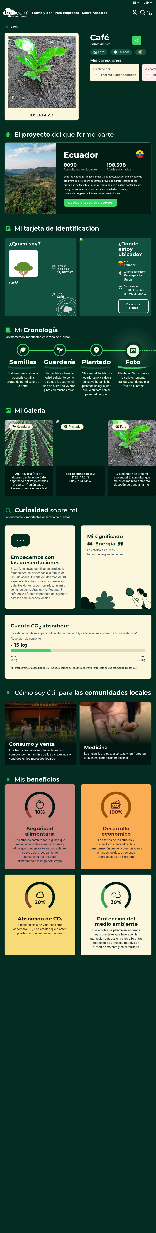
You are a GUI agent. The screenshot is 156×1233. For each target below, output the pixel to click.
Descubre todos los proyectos (90, 202)
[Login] (134, 13)
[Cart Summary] (150, 12)
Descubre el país (133, 306)
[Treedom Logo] (16, 13)
